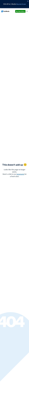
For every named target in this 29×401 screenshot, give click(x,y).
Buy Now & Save (20, 11)
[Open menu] (27, 11)
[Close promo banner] (28, 1)
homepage (20, 174)
